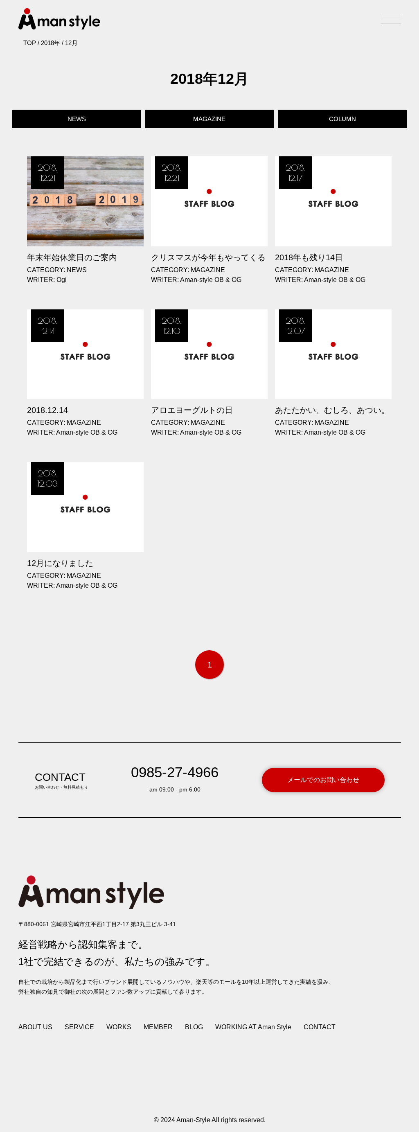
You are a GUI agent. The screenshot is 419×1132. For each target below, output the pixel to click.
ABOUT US (35, 1027)
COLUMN (342, 118)
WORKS (118, 1027)
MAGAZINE (209, 118)
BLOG (194, 1027)
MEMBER (158, 1027)
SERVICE (79, 1027)
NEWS (77, 118)
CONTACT (320, 1027)
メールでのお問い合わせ (323, 779)
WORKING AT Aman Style (253, 1027)
